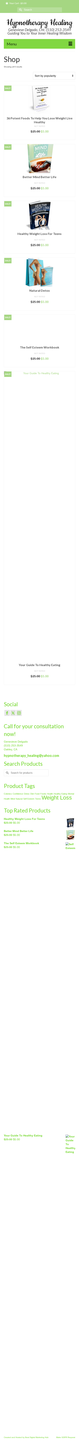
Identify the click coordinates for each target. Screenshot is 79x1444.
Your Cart (17, 3)
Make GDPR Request (65, 1437)
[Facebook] (7, 713)
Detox (27, 794)
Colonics (8, 794)
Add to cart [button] (39, 137)
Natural (19, 799)
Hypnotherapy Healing (39, 23)
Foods (43, 794)
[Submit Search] (20, 9)
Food (37, 794)
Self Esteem (28, 799)
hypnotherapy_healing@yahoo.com (31, 755)
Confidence (18, 794)
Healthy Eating (60, 794)
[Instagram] (19, 713)
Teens (38, 799)
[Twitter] (13, 713)
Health (50, 794)
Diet (32, 794)
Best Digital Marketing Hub (37, 1437)
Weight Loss (57, 797)
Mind (13, 799)
